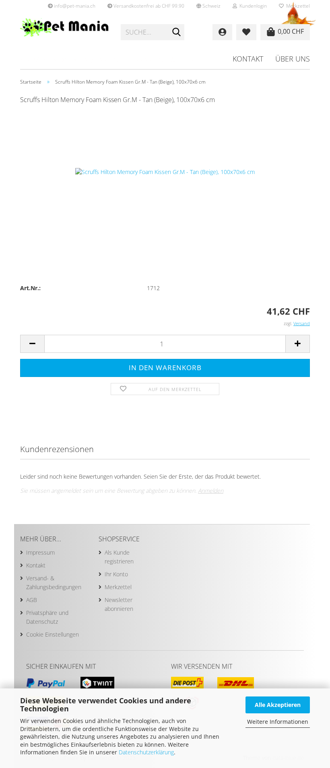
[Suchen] (176, 33)
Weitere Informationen (277, 721)
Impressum (40, 552)
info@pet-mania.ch (74, 5)
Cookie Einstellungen (52, 634)
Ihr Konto (116, 574)
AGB (31, 600)
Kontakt (248, 58)
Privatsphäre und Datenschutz (47, 617)
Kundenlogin (252, 5)
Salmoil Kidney (49, 60)
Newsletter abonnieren (119, 604)
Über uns (292, 58)
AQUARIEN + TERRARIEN (123, 60)
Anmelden (210, 490)
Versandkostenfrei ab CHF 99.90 (148, 5)
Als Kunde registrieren (119, 557)
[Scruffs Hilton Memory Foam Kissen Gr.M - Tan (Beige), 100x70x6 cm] (165, 171)
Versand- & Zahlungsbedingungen (53, 582)
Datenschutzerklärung (146, 752)
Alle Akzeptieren (278, 705)
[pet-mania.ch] (64, 32)
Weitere (183, 60)
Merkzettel (297, 5)
